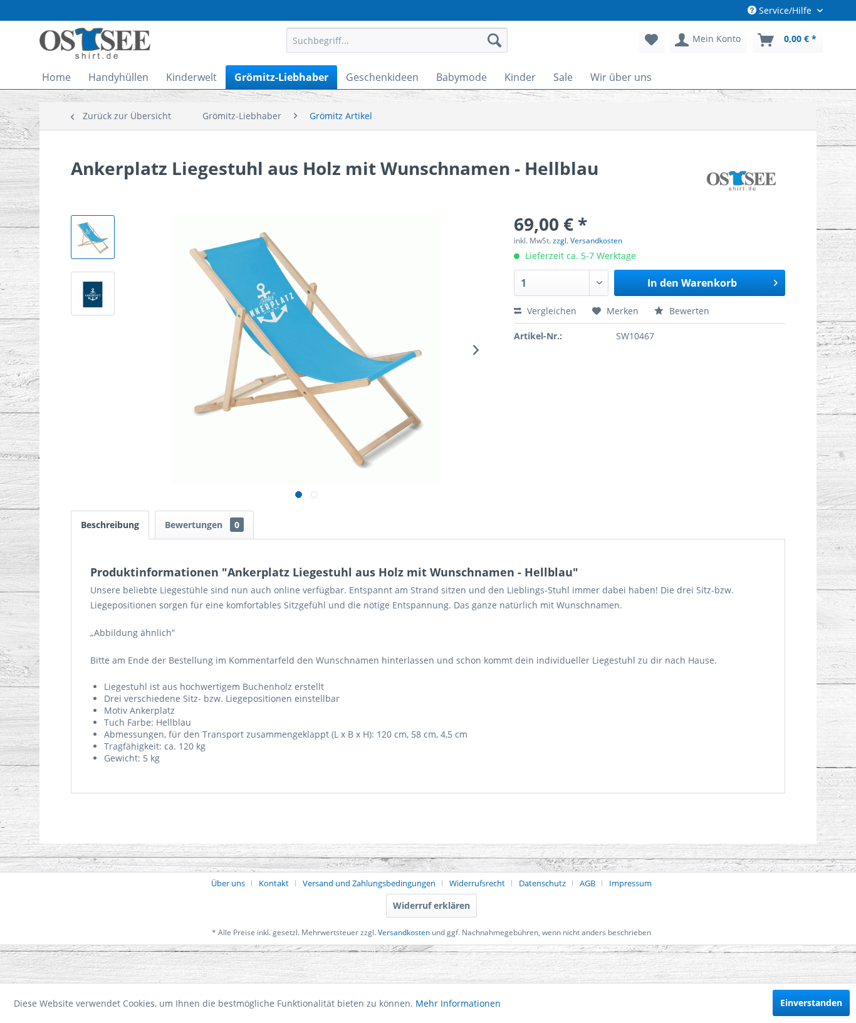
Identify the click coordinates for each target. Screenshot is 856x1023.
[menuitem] (397, 40)
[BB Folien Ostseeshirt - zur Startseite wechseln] (94, 43)
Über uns (228, 883)
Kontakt (274, 883)
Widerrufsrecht (477, 883)
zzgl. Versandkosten (587, 240)
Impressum (630, 883)
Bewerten (688, 311)
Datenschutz (542, 883)
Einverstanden (811, 1003)
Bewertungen (202, 525)
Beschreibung (110, 525)
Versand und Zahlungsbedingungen (369, 883)
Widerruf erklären (431, 905)
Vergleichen (551, 311)
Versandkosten (404, 932)
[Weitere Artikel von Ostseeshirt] (741, 181)
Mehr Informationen (458, 1003)
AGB (587, 883)
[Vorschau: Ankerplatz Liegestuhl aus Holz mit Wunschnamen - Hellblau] (93, 237)
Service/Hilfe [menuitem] (785, 10)
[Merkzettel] (651, 40)
